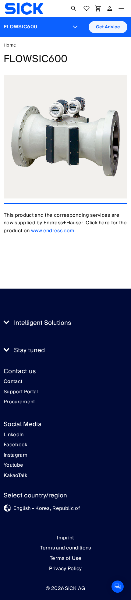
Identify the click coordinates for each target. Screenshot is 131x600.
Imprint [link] (65, 538)
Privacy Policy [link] (65, 568)
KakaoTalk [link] (15, 476)
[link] (24, 8)
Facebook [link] (15, 445)
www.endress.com (53, 230)
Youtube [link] (13, 465)
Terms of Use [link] (65, 558)
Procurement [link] (19, 402)
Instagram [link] (15, 455)
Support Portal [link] (21, 392)
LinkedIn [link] (14, 435)
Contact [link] (13, 382)
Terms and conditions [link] (65, 548)
